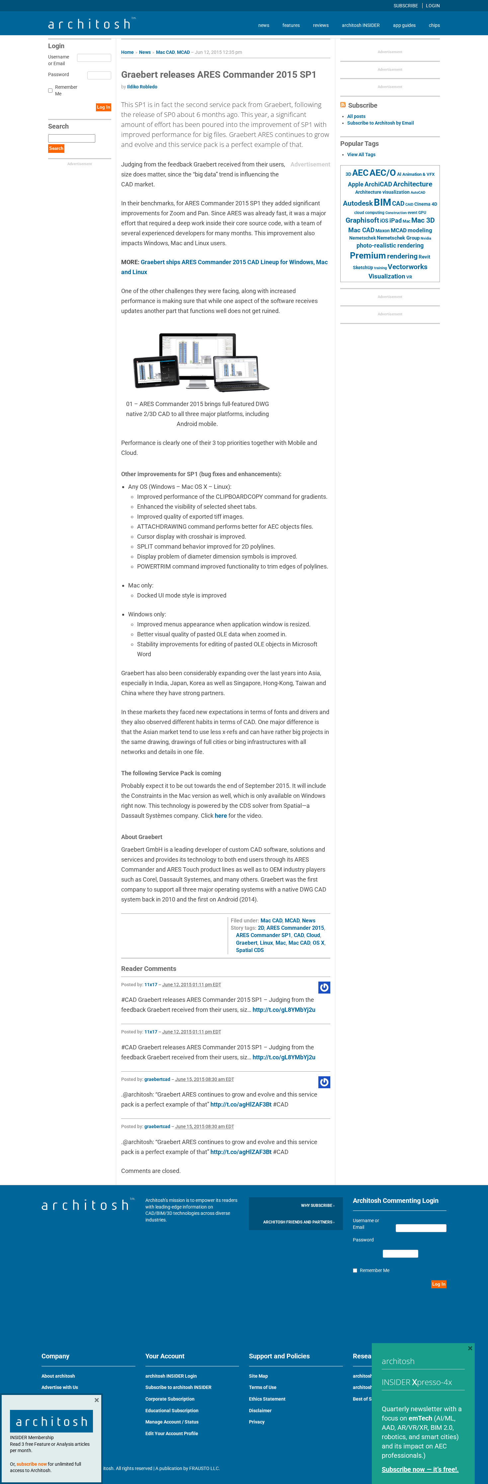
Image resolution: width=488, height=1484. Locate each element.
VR (409, 276)
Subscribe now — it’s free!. (420, 1469)
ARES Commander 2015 (295, 928)
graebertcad (157, 1079)
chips (434, 25)
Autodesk (358, 203)
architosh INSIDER (361, 25)
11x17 (150, 984)
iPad (395, 220)
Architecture (412, 184)
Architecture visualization (382, 192)
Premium (368, 256)
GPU (422, 212)
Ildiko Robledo (142, 86)
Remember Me (66, 90)
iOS (384, 221)
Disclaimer (260, 1410)
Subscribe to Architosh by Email (380, 123)
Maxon (382, 230)
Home (127, 52)
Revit (424, 257)
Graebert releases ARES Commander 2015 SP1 (219, 74)
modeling (420, 230)
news (263, 25)
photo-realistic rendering (390, 245)
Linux (266, 943)
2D (261, 928)
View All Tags (361, 154)
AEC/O (382, 172)
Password (57, 74)
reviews (321, 25)
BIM (382, 202)
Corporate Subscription (170, 1399)
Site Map (258, 1376)
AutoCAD (418, 192)
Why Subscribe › (318, 1205)
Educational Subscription (172, 1410)
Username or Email (57, 60)
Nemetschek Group (398, 238)
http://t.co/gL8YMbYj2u (284, 1009)
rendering (402, 256)
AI (399, 174)
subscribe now (32, 1464)
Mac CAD (165, 52)
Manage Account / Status (172, 1422)
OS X (318, 943)
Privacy (257, 1422)
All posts (356, 116)
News (145, 52)
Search (56, 148)
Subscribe (406, 5)
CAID (409, 204)
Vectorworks (408, 267)
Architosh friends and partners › (299, 1222)
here (221, 815)
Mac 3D (423, 220)
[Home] (92, 27)
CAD (299, 935)
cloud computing (369, 212)
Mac (281, 943)
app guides (404, 25)
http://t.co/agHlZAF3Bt (241, 1104)
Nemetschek (362, 238)
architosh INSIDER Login (171, 1376)
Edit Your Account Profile (171, 1433)
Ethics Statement (267, 1399)
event (412, 212)
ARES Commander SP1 (263, 935)
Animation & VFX (418, 174)
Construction (396, 213)
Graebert (246, 943)
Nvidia (426, 238)
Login (433, 5)
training (380, 267)
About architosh (58, 1376)
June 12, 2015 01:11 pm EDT (191, 984)
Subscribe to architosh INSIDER (178, 1387)
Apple (356, 184)
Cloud (313, 935)
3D (348, 174)
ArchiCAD (378, 184)
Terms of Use (263, 1387)
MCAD (183, 52)
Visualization (386, 276)
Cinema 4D (425, 204)
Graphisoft (362, 220)
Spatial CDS (250, 950)
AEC (360, 173)
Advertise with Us (59, 1387)
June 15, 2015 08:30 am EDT (204, 1079)
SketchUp (363, 267)
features (291, 25)
